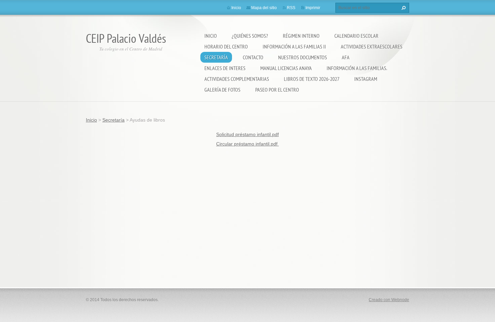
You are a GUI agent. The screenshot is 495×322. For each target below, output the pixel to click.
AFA (346, 57)
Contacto (253, 57)
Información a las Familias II (294, 46)
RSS (291, 7)
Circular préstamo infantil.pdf (247, 144)
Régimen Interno (301, 35)
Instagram (365, 78)
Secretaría (216, 57)
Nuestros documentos (302, 57)
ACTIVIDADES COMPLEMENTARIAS (236, 78)
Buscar (403, 8)
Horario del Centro (226, 46)
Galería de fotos (222, 89)
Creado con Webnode (389, 299)
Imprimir (312, 7)
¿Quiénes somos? (250, 35)
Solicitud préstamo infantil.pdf (247, 134)
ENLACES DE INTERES (224, 68)
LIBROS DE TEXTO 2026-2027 (311, 78)
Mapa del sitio (264, 7)
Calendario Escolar (356, 35)
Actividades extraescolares (371, 46)
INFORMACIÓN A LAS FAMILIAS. (357, 68)
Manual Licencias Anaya (286, 68)
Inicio (210, 35)
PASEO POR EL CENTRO (277, 89)
